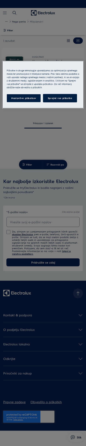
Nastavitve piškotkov (23, 98)
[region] (43, 85)
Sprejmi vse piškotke (60, 98)
